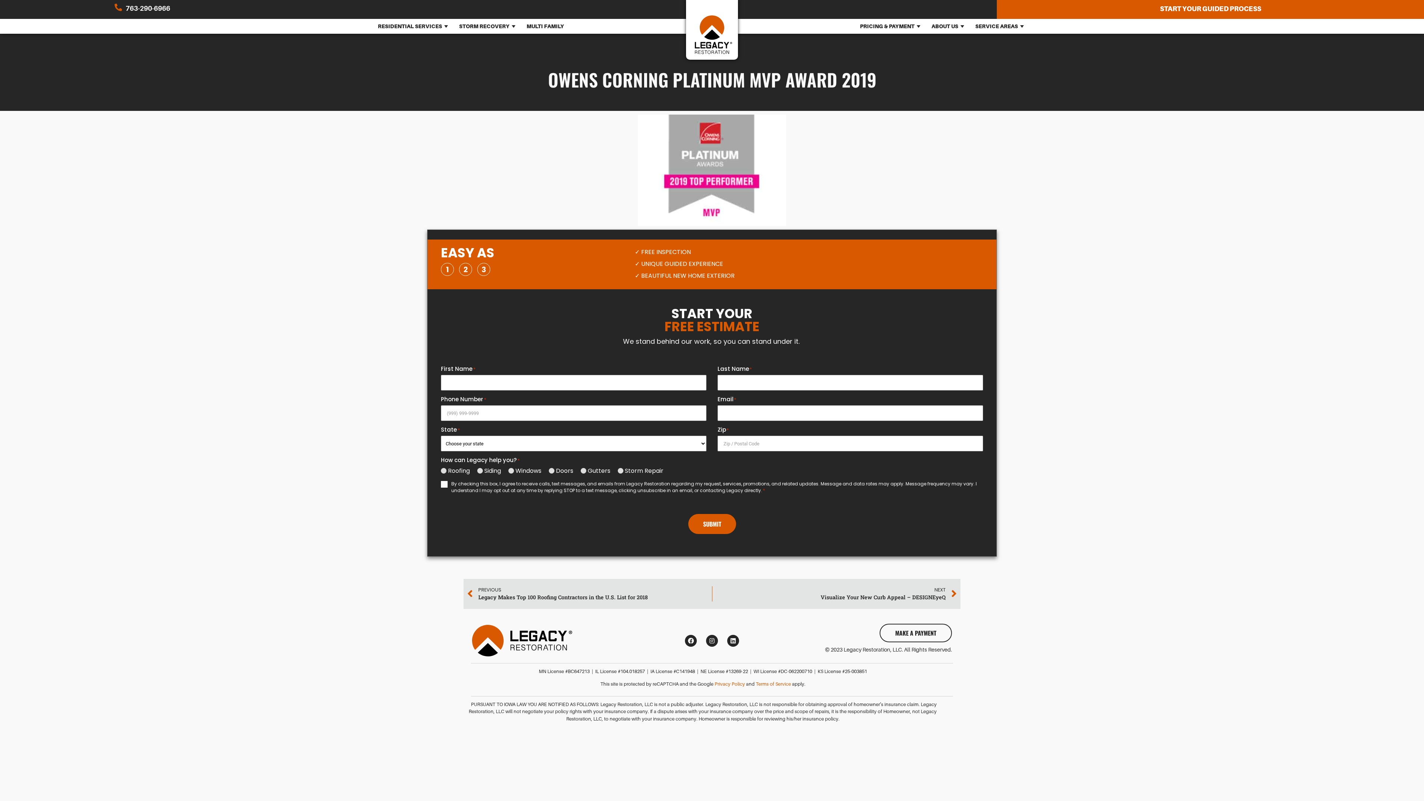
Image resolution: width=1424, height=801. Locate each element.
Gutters (599, 471)
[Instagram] (712, 641)
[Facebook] (691, 641)
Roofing (459, 471)
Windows (528, 471)
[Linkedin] (733, 641)
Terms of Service (773, 684)
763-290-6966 (148, 8)
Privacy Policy (730, 684)
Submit (712, 524)
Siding (492, 471)
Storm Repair (644, 471)
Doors (564, 471)
